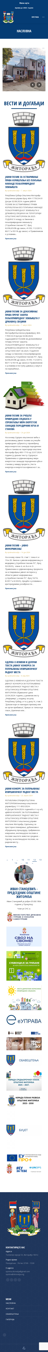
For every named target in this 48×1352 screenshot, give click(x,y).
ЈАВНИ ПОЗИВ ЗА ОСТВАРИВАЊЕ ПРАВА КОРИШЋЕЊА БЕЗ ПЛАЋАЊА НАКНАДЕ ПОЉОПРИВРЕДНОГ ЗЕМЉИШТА (23, 182)
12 (34, 859)
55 (27, 863)
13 (40, 859)
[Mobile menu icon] (43, 17)
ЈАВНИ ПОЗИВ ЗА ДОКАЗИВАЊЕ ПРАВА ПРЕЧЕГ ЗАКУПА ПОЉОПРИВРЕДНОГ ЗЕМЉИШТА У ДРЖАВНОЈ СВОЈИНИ (22, 316)
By (12, 191)
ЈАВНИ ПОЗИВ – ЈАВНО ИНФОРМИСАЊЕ (16, 547)
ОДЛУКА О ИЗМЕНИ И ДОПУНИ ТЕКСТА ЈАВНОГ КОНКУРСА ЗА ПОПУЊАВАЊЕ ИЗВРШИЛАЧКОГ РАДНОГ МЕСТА (21, 667)
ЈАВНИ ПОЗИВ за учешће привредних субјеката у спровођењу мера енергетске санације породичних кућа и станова (22, 422)
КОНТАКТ (10, 1308)
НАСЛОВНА (11, 1303)
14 (16, 863)
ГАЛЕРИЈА (10, 1319)
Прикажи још (10, 239)
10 (23, 859)
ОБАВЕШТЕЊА (12, 1314)
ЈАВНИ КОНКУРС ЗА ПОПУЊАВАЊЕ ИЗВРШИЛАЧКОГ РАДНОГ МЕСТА (22, 790)
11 (29, 859)
